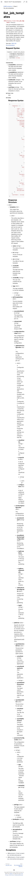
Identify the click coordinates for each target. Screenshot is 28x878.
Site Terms (11, 875)
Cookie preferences (18, 875)
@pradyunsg (17, 873)
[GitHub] (14, 870)
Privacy (6, 875)
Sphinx (11, 873)
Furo (22, 873)
